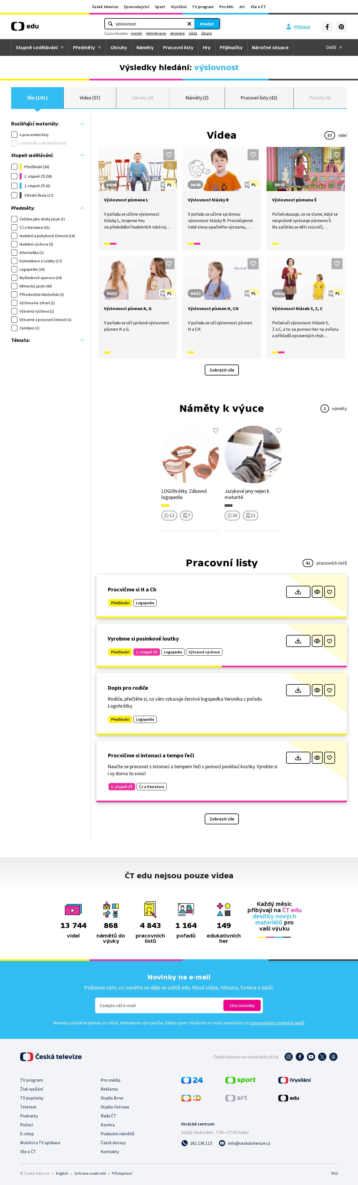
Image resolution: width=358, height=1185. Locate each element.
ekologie (177, 33)
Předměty (84, 47)
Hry (207, 47)
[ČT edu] (25, 28)
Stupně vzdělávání (37, 47)
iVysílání (179, 6)
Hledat (207, 24)
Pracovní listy (178, 47)
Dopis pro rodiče (128, 687)
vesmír (136, 33)
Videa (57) (90, 97)
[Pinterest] (341, 26)
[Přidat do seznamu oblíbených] (169, 154)
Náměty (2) (197, 97)
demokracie (156, 33)
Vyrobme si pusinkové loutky (143, 638)
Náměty (145, 47)
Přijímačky (231, 47)
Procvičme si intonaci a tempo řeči (151, 755)
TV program (203, 6)
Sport (160, 6)
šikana (206, 33)
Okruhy (118, 47)
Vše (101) (37, 97)
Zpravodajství (136, 6)
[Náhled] (317, 592)
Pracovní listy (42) (259, 97)
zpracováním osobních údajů (277, 1022)
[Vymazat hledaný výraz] (189, 24)
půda (193, 33)
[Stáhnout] (298, 592)
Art (242, 6)
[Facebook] (327, 26)
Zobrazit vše (221, 370)
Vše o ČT (258, 6)
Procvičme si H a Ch (132, 589)
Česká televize (105, 6)
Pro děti (226, 6)
